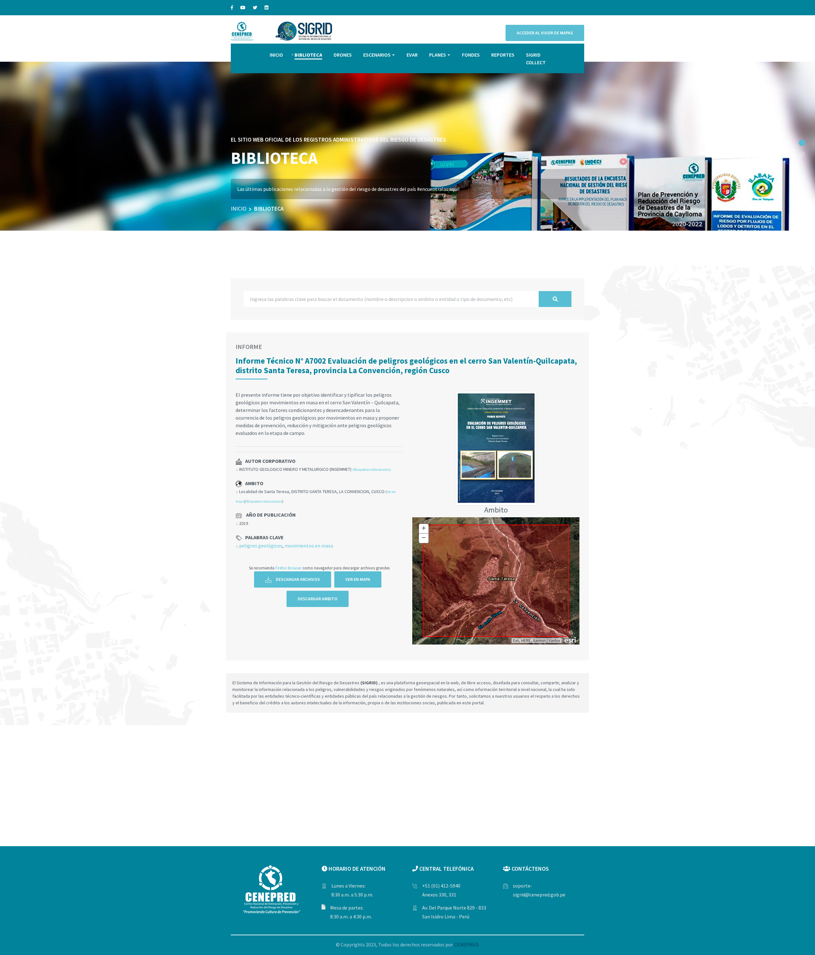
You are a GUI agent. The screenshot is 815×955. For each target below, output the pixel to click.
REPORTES (502, 55)
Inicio (238, 208)
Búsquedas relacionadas (264, 501)
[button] (802, 143)
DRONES (343, 55)
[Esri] (570, 639)
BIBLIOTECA (308, 55)
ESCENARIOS (377, 55)
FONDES (471, 55)
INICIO (276, 55)
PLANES (437, 55)
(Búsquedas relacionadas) (371, 469)
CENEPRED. (466, 944)
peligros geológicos (260, 545)
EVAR (412, 55)
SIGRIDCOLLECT (536, 59)
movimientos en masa (309, 545)
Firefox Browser (288, 567)
